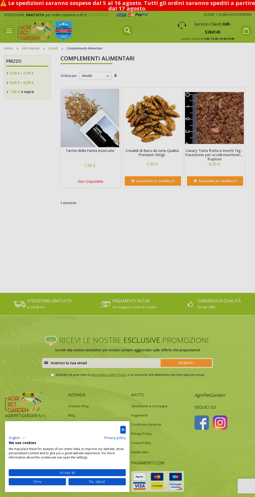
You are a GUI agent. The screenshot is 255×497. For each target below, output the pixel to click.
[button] (17, 438)
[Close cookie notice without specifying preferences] (123, 430)
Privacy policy (115, 437)
